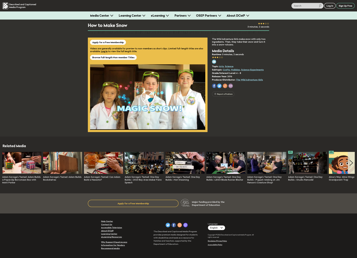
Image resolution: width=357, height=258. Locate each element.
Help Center (107, 221)
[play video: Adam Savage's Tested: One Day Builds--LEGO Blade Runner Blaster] (225, 173)
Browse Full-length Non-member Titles (113, 57)
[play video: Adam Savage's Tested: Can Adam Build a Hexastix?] (103, 173)
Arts (221, 66)
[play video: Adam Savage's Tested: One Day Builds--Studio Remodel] (307, 173)
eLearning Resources (111, 237)
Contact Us (106, 224)
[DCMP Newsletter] (185, 225)
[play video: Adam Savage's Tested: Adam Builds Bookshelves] (62, 173)
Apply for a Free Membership (108, 42)
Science (229, 66)
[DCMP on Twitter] (168, 225)
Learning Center (130, 15)
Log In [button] (330, 5)
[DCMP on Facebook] (174, 225)
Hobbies (235, 69)
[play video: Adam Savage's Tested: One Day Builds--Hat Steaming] (185, 173)
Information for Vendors (113, 245)
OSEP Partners (206, 15)
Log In (104, 51)
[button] (214, 86)
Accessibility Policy (215, 245)
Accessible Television (111, 227)
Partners (180, 15)
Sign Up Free (345, 5)
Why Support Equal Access (114, 242)
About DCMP (236, 15)
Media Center (99, 15)
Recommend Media (110, 248)
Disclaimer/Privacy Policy (217, 241)
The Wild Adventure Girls (249, 79)
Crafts (226, 69)
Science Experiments (252, 69)
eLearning (158, 15)
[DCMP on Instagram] (179, 225)
